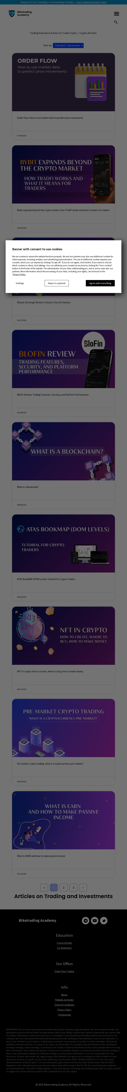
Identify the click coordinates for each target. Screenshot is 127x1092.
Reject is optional (56, 283)
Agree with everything (100, 283)
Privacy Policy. (19, 274)
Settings (20, 283)
